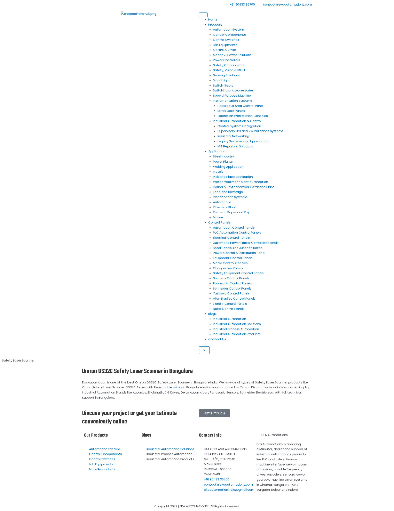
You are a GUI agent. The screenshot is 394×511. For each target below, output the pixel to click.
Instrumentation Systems (232, 100)
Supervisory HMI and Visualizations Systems (250, 131)
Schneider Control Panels (232, 288)
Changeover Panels (228, 268)
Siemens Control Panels (231, 278)
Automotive (222, 202)
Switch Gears (223, 85)
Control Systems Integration (239, 126)
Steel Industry (223, 156)
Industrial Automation (229, 319)
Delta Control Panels (228, 309)
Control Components (229, 34)
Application (217, 151)
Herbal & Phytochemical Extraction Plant (243, 187)
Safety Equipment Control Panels (238, 273)
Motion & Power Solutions (232, 55)
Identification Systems (230, 197)
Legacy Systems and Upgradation (243, 141)
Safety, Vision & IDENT (229, 70)
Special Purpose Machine (232, 95)
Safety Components (229, 65)
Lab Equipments (225, 45)
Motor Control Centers (230, 263)
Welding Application (228, 166)
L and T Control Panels (230, 303)
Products (215, 24)
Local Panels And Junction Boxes (237, 248)
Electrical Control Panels (231, 237)
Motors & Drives (225, 50)
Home (213, 19)
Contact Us (217, 339)
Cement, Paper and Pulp (231, 212)
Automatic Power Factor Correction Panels (245, 243)
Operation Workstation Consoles (243, 116)
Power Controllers (226, 60)
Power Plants (223, 161)
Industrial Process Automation (236, 329)
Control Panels (219, 222)
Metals (218, 171)
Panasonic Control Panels (232, 283)
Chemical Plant (224, 207)
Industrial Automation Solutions (237, 324)
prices (177, 387)
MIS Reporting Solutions (235, 146)
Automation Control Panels (234, 227)
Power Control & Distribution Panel (239, 253)
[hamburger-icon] (203, 15)
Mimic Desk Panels (231, 110)
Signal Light (221, 80)
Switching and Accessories (233, 90)
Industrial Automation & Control (237, 121)
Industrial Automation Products (237, 334)
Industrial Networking (233, 136)
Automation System (228, 29)
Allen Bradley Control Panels (234, 298)
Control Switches (226, 40)
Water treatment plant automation (240, 182)
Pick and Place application (233, 177)
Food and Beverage (228, 192)
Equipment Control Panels (233, 258)
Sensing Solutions (226, 75)
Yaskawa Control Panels (231, 293)
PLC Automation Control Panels (237, 232)
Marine (218, 217)
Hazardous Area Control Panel (240, 106)
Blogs (212, 313)
